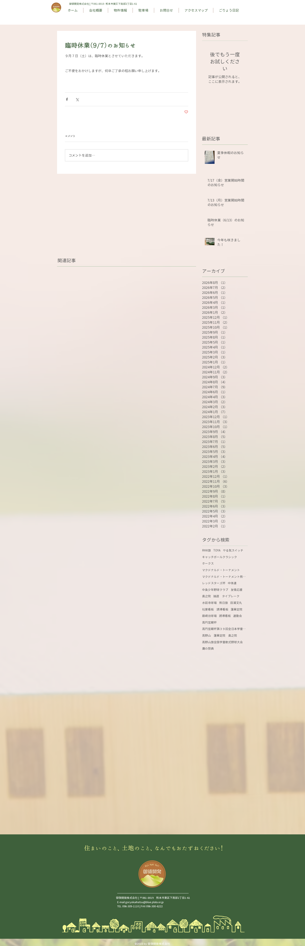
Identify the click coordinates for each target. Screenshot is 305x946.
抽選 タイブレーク (226, 596)
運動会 (237, 616)
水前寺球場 (209, 603)
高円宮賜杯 (209, 622)
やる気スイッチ (233, 550)
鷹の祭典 (208, 648)
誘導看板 (225, 616)
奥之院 (206, 596)
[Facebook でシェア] (67, 99)
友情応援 (236, 590)
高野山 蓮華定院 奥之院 (219, 635)
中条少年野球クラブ (215, 590)
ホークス (208, 563)
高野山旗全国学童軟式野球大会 (222, 642)
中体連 (232, 583)
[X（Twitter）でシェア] (77, 99)
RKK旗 (206, 550)
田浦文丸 (236, 603)
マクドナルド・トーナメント (221, 570)
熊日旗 (223, 603)
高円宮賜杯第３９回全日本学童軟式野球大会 (225, 629)
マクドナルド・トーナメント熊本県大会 (225, 577)
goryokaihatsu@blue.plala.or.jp (144, 902)
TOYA (216, 550)
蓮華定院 (236, 609)
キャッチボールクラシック (219, 557)
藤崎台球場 (209, 616)
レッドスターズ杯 (213, 583)
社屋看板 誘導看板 (215, 609)
